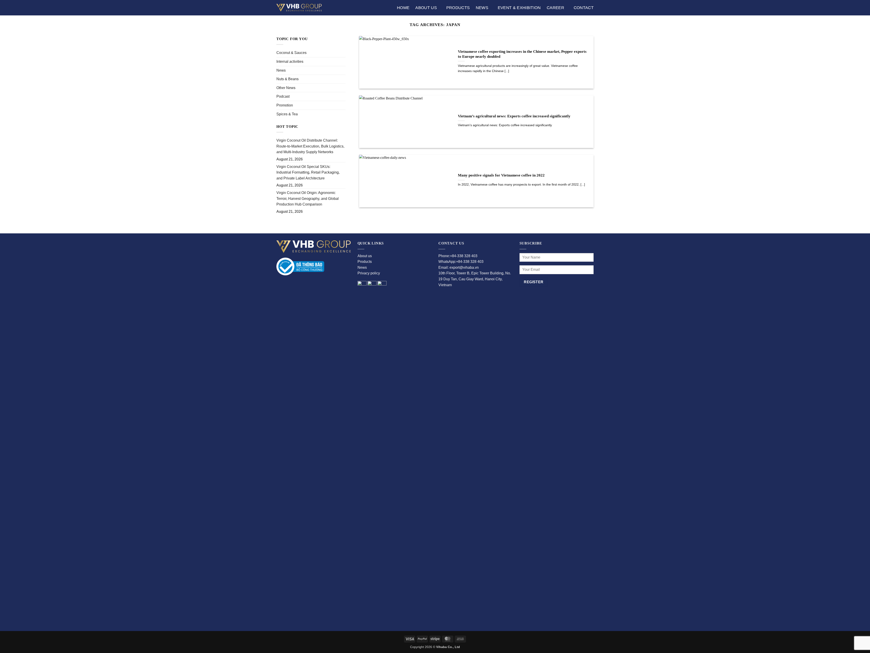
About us (426, 7)
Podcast (283, 96)
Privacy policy (369, 273)
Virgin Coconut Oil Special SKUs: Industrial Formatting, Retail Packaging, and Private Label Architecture (308, 172)
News (482, 7)
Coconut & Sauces (291, 53)
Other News (285, 88)
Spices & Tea (287, 114)
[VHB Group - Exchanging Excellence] (299, 7)
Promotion (284, 105)
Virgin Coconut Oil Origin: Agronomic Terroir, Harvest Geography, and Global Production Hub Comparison (307, 198)
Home (403, 7)
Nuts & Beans (287, 79)
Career (555, 7)
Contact (584, 7)
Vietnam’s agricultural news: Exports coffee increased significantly (514, 116)
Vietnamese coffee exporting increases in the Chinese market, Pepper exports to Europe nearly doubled (522, 54)
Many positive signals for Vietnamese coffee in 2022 (501, 175)
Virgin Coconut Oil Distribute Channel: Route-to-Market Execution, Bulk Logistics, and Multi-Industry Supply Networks (310, 146)
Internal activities (289, 61)
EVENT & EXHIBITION (519, 7)
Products (458, 7)
